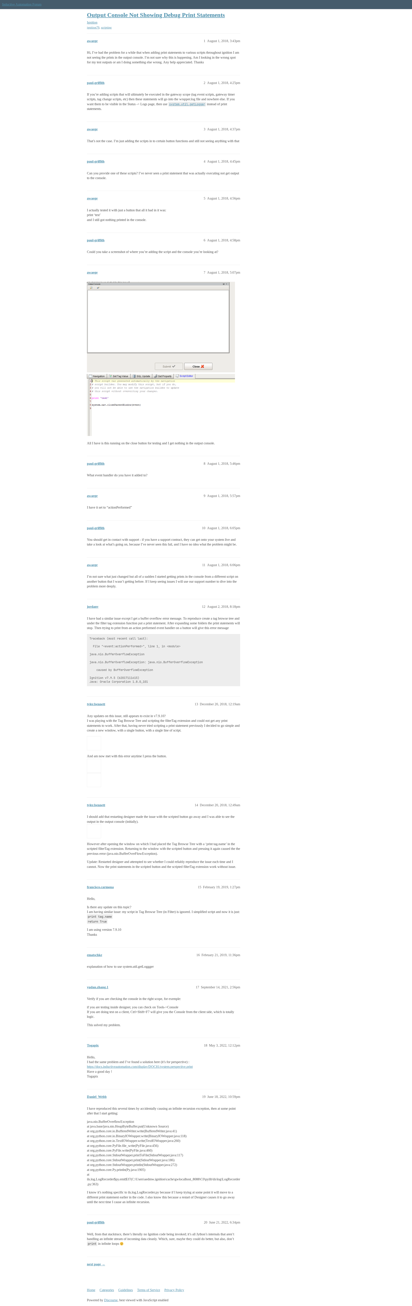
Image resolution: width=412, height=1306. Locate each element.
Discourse (111, 1300)
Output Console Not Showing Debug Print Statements (156, 15)
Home (91, 1290)
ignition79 (93, 27)
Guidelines (125, 1290)
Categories (107, 1290)
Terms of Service (148, 1290)
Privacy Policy (174, 1290)
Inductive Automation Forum (21, 4)
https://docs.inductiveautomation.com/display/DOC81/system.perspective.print (140, 1066)
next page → (96, 1264)
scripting (106, 27)
